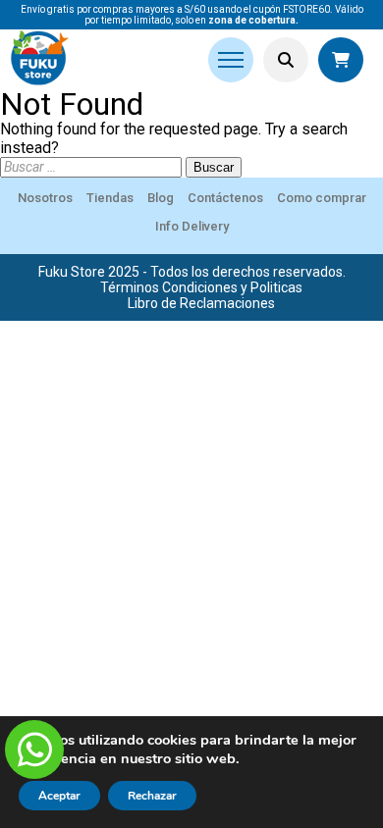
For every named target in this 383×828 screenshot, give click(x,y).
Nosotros (45, 197)
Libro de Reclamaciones (201, 303)
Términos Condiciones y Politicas (201, 287)
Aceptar (59, 795)
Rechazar (152, 795)
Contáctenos (225, 197)
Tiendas (110, 197)
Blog (160, 197)
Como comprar (321, 197)
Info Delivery (192, 226)
